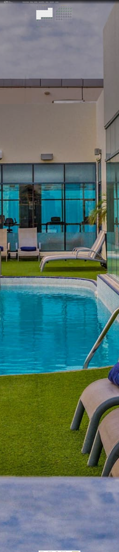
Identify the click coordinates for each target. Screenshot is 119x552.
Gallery (47, 2)
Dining (31, 2)
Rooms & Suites (26, 2)
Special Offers (41, 2)
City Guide (52, 2)
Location (57, 2)
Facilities (35, 2)
